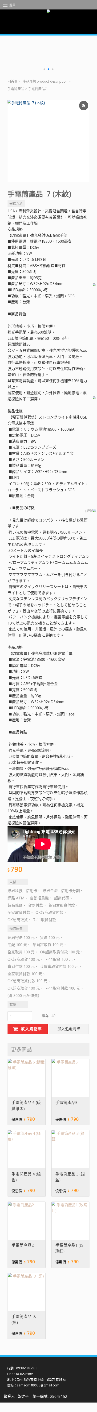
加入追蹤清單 (68, 1029)
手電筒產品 (16, 88)
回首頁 (12, 81)
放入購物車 (31, 1029)
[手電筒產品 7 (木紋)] (48, 141)
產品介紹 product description (45, 81)
